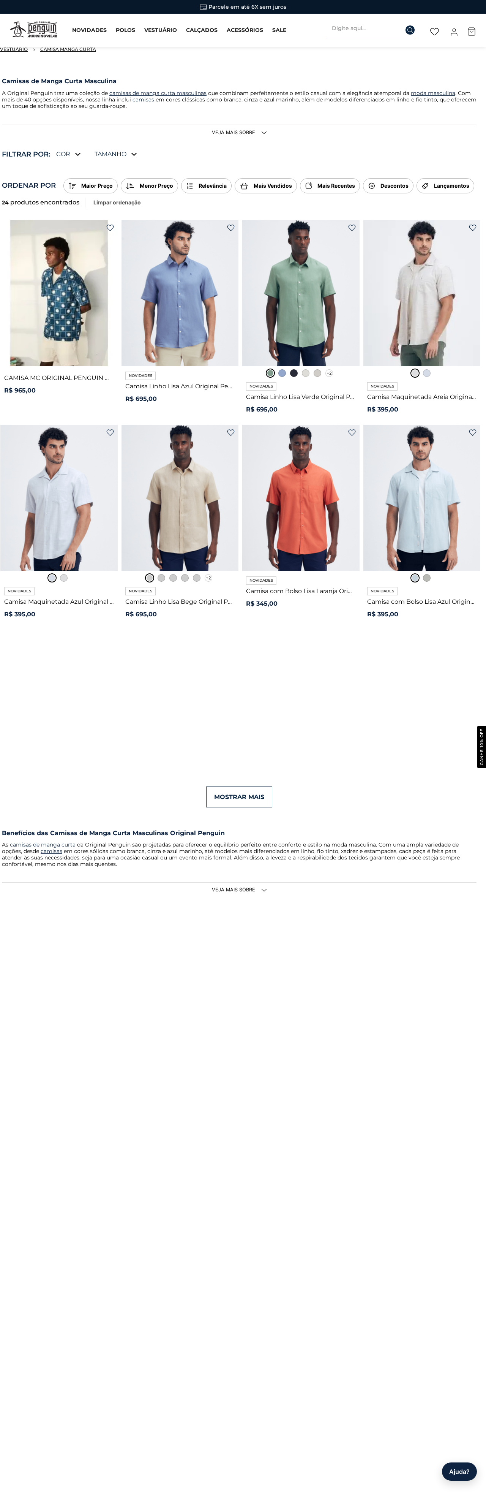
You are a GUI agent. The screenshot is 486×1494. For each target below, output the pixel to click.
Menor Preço (156, 185)
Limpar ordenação (117, 202)
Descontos (394, 185)
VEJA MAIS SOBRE (233, 132)
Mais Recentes (336, 185)
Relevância (213, 185)
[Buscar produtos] (405, 28)
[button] (69, 154)
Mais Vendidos (273, 185)
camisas (143, 99)
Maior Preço (97, 185)
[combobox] (373, 30)
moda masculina (433, 93)
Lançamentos (451, 185)
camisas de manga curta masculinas (158, 93)
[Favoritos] (434, 30)
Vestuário (14, 49)
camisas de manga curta (43, 844)
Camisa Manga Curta (68, 49)
